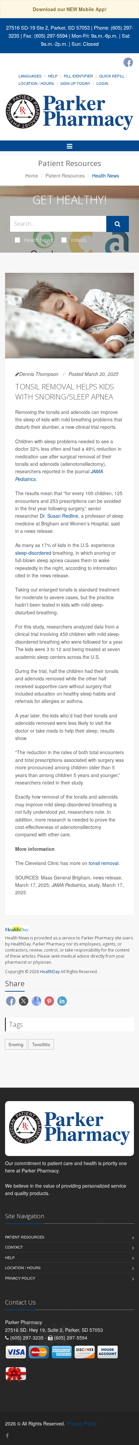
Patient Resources (65, 175)
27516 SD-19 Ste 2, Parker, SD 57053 (48, 27)
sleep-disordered (33, 552)
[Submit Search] (117, 224)
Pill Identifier (78, 75)
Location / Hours (36, 83)
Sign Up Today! (75, 83)
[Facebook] (128, 62)
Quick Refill (111, 75)
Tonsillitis (41, 1044)
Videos (78, 239)
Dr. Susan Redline (59, 515)
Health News (38, 239)
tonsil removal (103, 863)
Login (102, 83)
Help (52, 75)
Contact (14, 1247)
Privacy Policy (20, 1278)
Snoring (15, 1044)
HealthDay (50, 971)
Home (31, 175)
